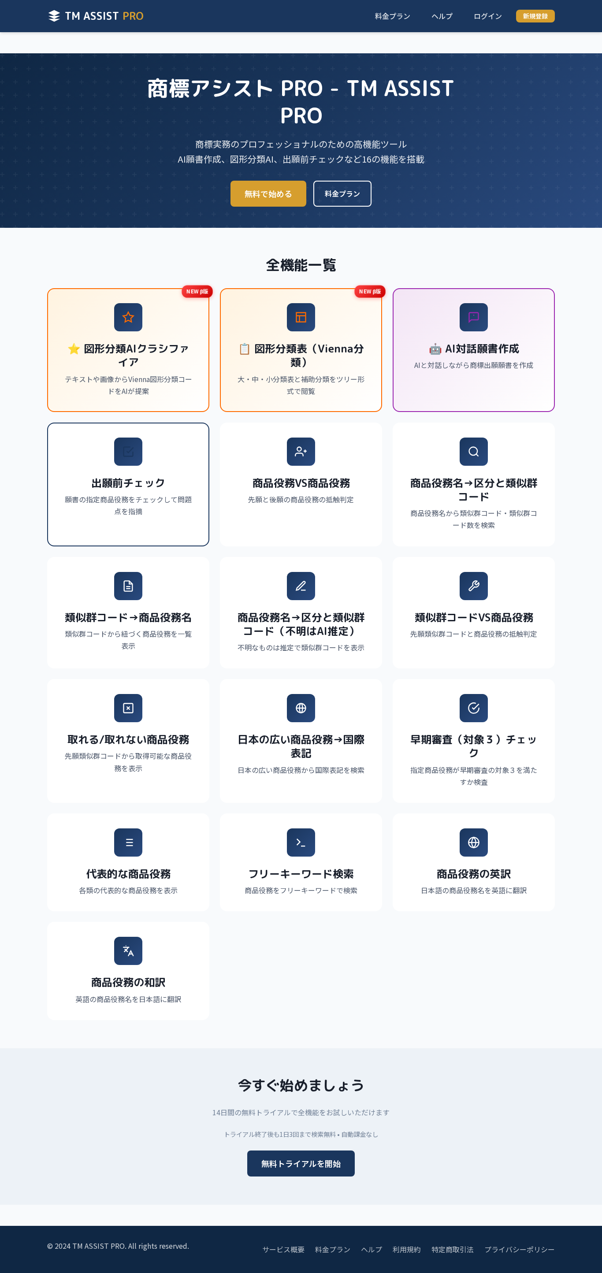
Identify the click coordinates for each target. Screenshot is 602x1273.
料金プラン (392, 16)
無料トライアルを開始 (301, 1163)
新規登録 (535, 15)
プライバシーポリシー (519, 1249)
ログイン (488, 16)
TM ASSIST (104, 15)
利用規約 (407, 1249)
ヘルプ (442, 16)
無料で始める (268, 193)
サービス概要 (283, 1249)
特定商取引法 (452, 1249)
